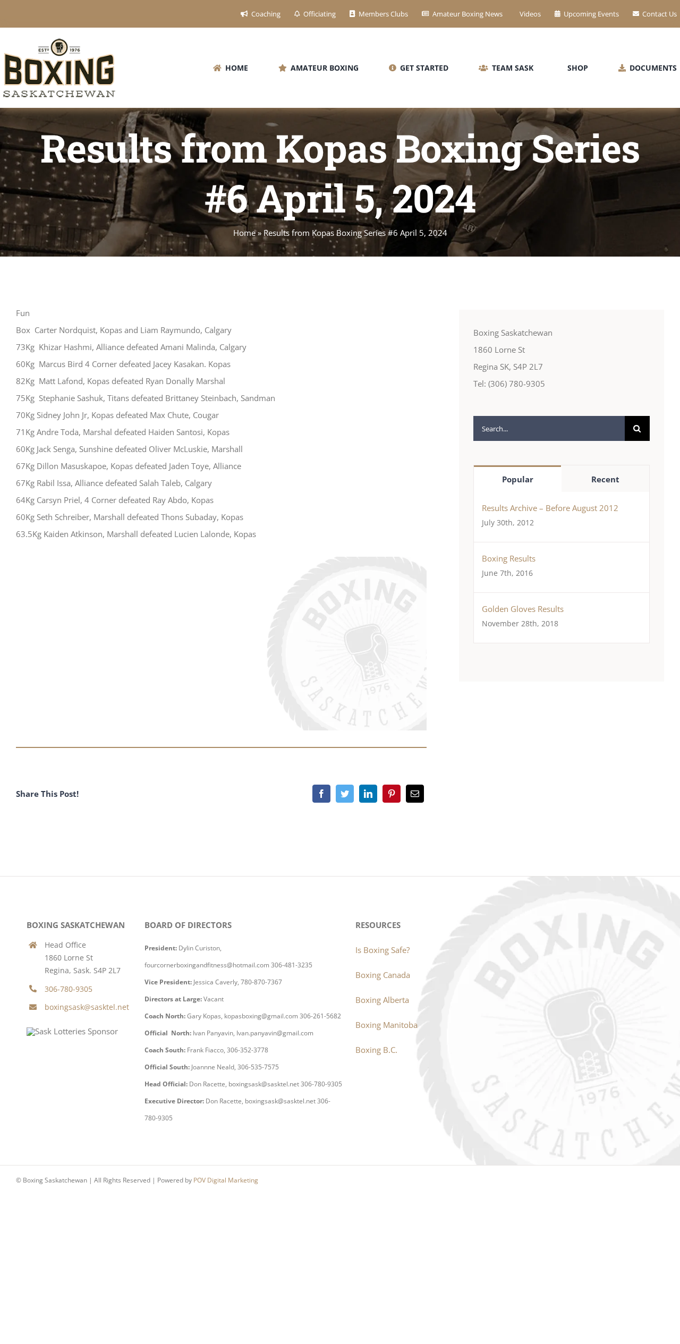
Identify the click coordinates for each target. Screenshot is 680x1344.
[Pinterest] (391, 793)
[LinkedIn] (368, 793)
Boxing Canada (382, 974)
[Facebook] (321, 793)
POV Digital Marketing (225, 1180)
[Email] (415, 793)
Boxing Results (509, 558)
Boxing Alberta (382, 999)
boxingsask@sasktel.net (87, 1007)
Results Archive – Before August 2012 (550, 508)
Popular (517, 479)
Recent (605, 479)
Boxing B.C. (376, 1049)
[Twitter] (344, 793)
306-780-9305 (68, 989)
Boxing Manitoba (386, 1024)
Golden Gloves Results (523, 608)
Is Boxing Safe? (382, 950)
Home (244, 232)
